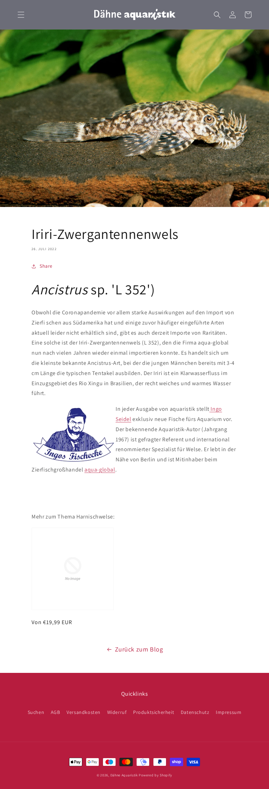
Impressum (228, 712)
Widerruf (117, 712)
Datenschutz (195, 712)
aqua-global (99, 469)
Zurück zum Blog (139, 649)
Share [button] (46, 266)
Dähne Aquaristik (124, 775)
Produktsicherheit (153, 712)
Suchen (36, 712)
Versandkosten (84, 712)
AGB (55, 712)
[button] (21, 14)
